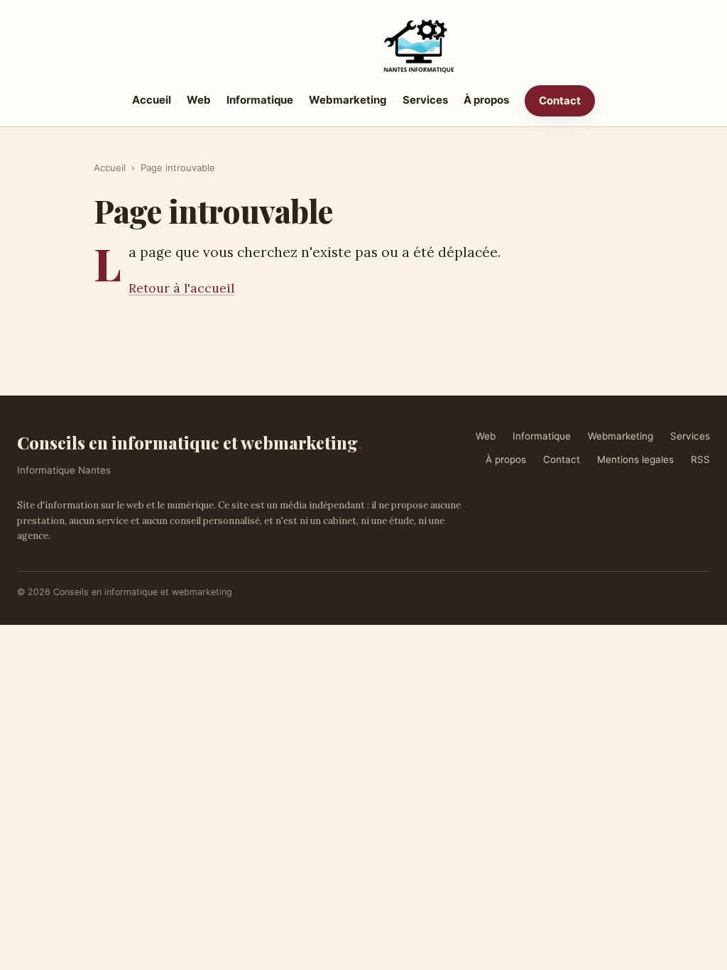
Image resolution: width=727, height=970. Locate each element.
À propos (486, 100)
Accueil (151, 100)
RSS (700, 459)
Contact (560, 100)
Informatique (259, 100)
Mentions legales (635, 459)
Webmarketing (348, 100)
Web (199, 100)
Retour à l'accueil (181, 288)
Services (425, 100)
